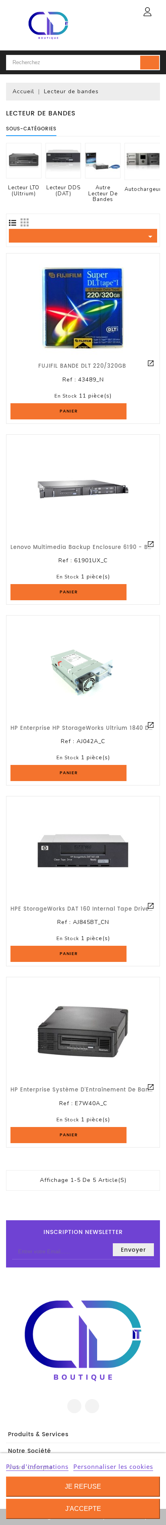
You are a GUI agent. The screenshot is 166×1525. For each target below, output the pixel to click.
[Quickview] (151, 363)
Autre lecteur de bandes (103, 193)
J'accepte (83, 1508)
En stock (65, 396)
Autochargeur (143, 189)
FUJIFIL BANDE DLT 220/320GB (82, 366)
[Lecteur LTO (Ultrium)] (24, 160)
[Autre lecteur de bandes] (102, 160)
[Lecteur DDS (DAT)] (63, 160)
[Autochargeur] (143, 161)
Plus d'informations (37, 1466)
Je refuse (83, 1486)
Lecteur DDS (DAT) (63, 191)
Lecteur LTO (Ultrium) (23, 191)
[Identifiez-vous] (147, 11)
